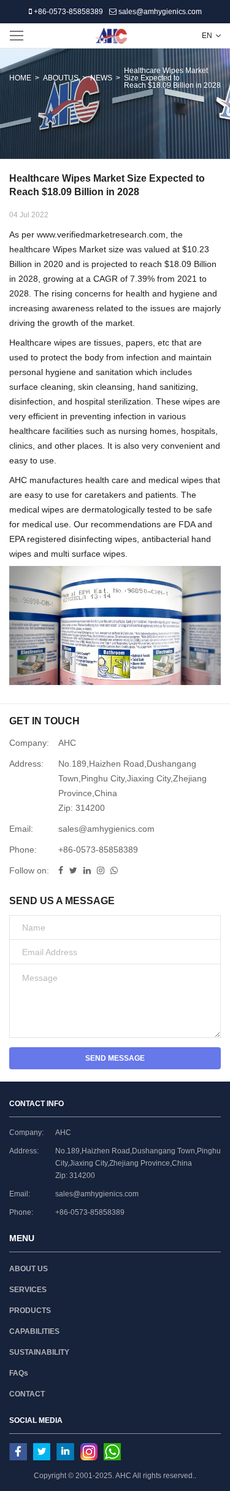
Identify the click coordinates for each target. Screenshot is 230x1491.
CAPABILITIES (34, 1331)
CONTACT (27, 1394)
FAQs (18, 1373)
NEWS (101, 78)
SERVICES (28, 1289)
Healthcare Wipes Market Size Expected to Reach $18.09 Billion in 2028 (172, 78)
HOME (20, 78)
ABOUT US (28, 1268)
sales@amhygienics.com (159, 11)
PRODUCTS (30, 1310)
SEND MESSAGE (115, 1058)
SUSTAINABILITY (39, 1352)
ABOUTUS (61, 78)
